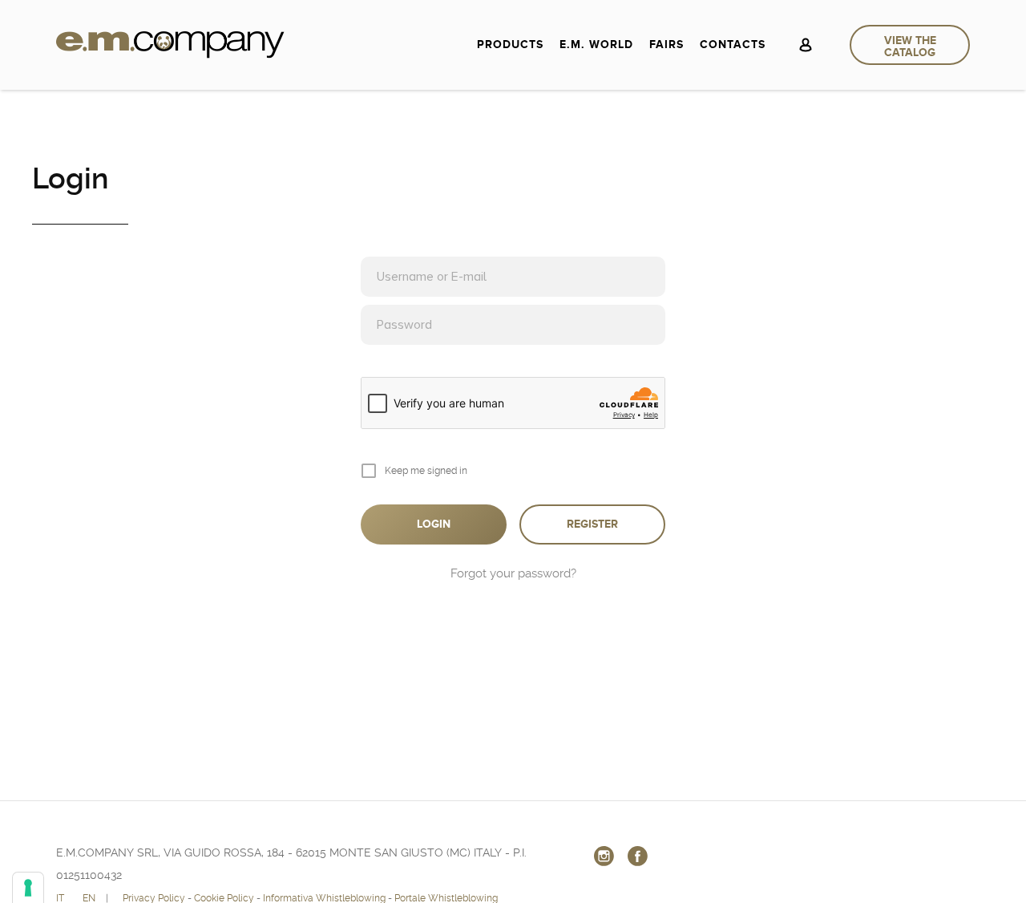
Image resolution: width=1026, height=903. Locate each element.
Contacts (732, 44)
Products (510, 44)
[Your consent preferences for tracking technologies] (28, 888)
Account (806, 45)
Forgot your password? (513, 573)
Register (592, 524)
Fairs (666, 44)
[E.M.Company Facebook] (638, 855)
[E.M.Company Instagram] (604, 855)
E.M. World (596, 44)
